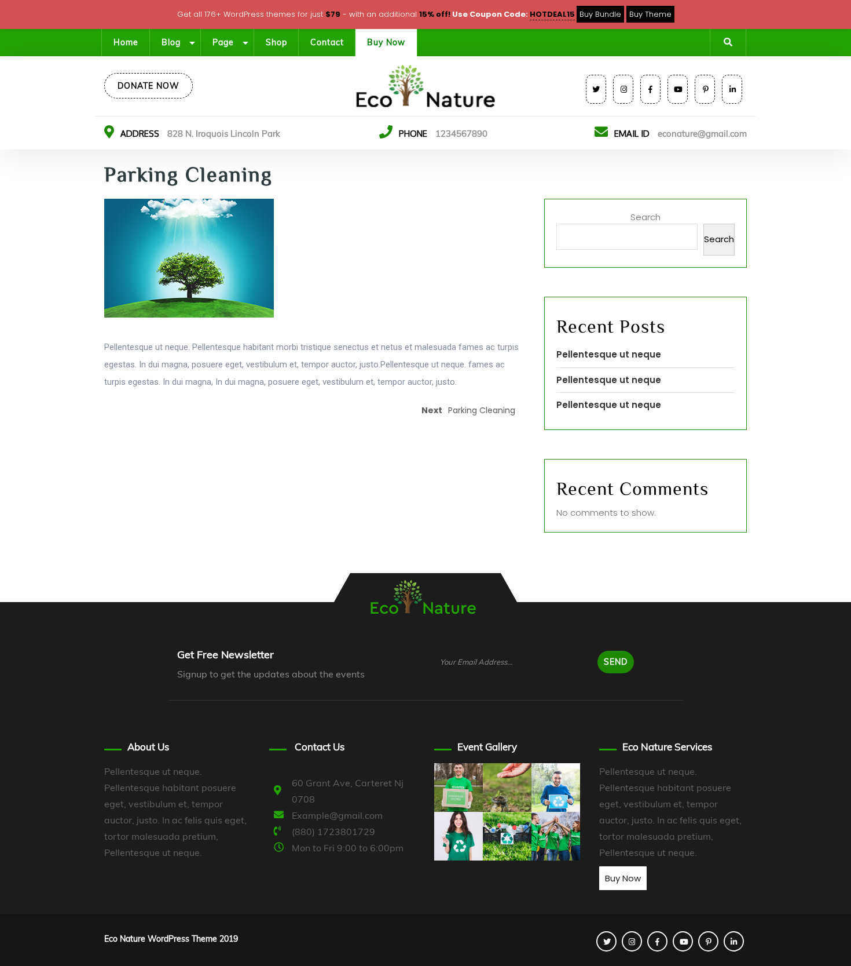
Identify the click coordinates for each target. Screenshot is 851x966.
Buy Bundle (600, 14)
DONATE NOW (148, 86)
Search (645, 217)
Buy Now (386, 42)
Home (125, 42)
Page (223, 42)
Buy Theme (650, 14)
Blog (171, 42)
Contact (327, 42)
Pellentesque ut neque (608, 354)
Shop (276, 42)
